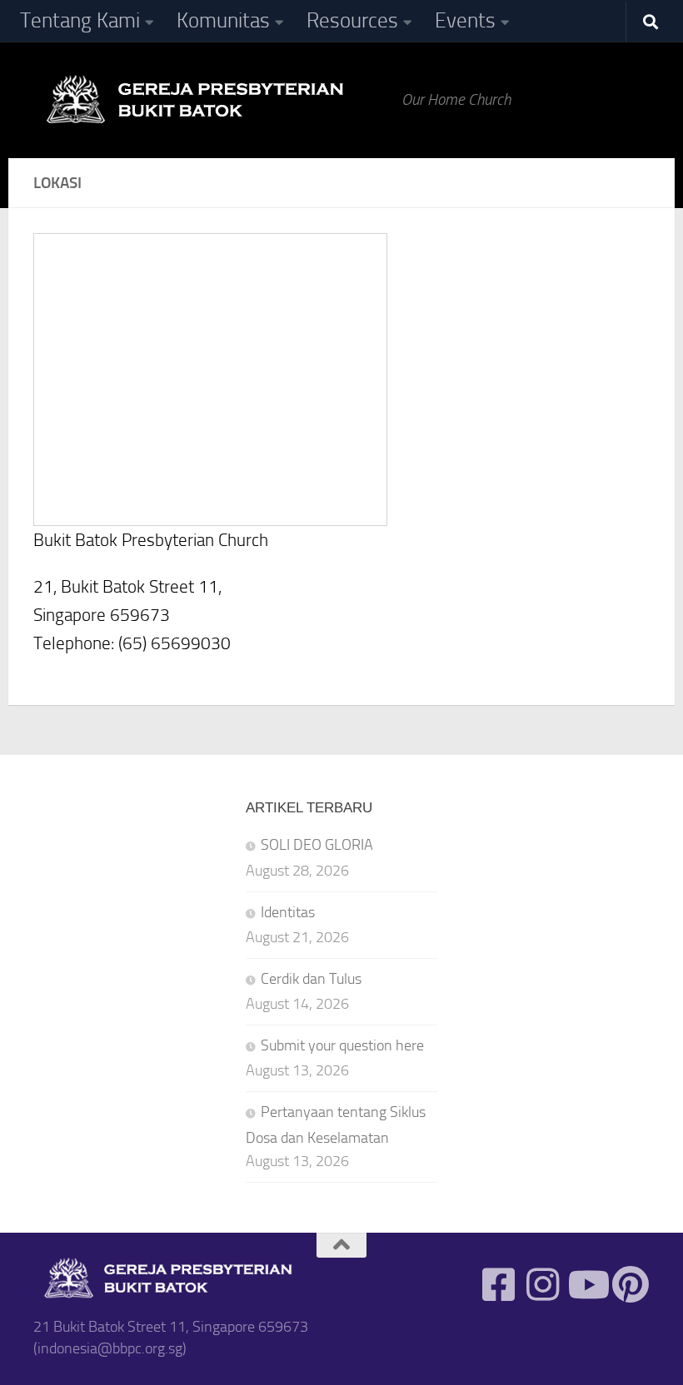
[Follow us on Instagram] (542, 1284)
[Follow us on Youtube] (587, 1284)
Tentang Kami (80, 20)
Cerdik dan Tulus (311, 979)
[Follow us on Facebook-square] (498, 1284)
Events (465, 20)
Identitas (288, 912)
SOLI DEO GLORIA (317, 845)
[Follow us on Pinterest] (631, 1284)
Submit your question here (342, 1045)
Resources (352, 20)
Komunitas (223, 20)
